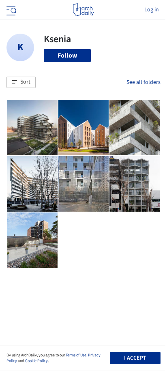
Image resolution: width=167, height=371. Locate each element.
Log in (151, 10)
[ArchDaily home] (83, 9)
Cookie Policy (36, 361)
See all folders (143, 82)
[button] (21, 82)
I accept (135, 358)
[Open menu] (10, 9)
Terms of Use (76, 355)
